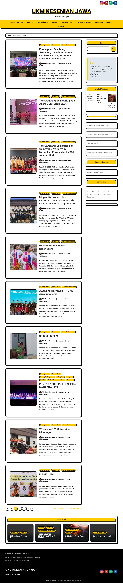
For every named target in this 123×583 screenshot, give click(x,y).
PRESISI (42, 380)
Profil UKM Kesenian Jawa (56, 380)
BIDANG (30, 22)
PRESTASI (99, 22)
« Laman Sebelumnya (59, 508)
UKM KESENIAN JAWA (61, 11)
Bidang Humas (44, 45)
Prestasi (23, 532)
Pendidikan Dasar (67, 22)
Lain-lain (41, 527)
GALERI (109, 22)
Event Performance (68, 45)
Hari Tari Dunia (43, 22)
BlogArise (67, 580)
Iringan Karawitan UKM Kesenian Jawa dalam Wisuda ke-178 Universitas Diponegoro (57, 200)
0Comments (45, 66)
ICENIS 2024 (46, 474)
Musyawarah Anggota (84, 22)
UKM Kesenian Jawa (48, 63)
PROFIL (20, 22)
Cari (101, 43)
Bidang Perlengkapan (47, 377)
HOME (12, 22)
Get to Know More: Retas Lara (111, 105)
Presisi (54, 22)
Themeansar (77, 580)
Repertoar (70, 380)
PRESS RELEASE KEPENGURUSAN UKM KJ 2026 (103, 98)
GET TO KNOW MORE (72, 529)
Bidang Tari (55, 45)
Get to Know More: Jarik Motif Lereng (102, 537)
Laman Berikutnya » (75, 508)
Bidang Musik (56, 193)
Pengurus (69, 377)
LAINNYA (61, 26)
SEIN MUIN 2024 (48, 336)
